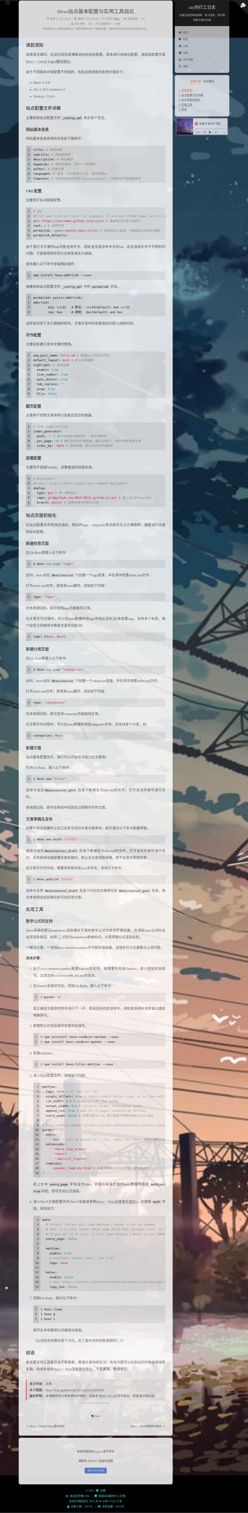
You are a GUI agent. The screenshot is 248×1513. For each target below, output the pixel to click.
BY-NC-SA (110, 1396)
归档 (204, 52)
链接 (151, 969)
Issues (98, 1451)
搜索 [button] (185, 66)
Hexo (97, 1416)
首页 (185, 32)
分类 (204, 46)
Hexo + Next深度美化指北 (116, 1202)
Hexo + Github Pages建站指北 (48, 61)
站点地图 (188, 59)
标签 (204, 39)
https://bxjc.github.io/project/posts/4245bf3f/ (75, 1390)
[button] (202, 114)
